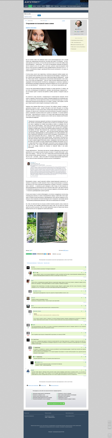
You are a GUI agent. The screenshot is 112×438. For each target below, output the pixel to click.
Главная (25, 8)
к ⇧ (109, 421)
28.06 (84, 280)
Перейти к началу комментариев (33, 385)
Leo (35, 356)
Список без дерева (46, 262)
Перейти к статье (40, 262)
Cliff (46, 20)
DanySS (32, 370)
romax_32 (33, 297)
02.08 (84, 324)
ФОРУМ (52, 6)
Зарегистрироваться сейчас (55, 403)
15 (78, 31)
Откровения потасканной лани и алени (39, 8)
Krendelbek (35, 291)
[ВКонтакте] (44, 254)
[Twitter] (45, 254)
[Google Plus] (50, 254)
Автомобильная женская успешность (77, 40)
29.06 (84, 272)
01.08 (84, 305)
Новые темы (57, 6)
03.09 (84, 339)
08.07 (84, 297)
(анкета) (48, 20)
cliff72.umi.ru (65, 250)
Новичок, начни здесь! (31, 27)
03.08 (84, 332)
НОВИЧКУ (43, 6)
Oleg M (33, 324)
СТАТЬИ (30, 6)
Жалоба (84, 270)
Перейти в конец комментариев (32, 262)
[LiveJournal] (51, 254)
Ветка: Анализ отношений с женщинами (74, 6)
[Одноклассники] (47, 254)
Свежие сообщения (63, 6)
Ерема (32, 305)
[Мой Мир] (48, 254)
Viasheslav (35, 311)
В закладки (34, 253)
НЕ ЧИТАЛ (38, 6)
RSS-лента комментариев (54, 385)
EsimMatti (38, 362)
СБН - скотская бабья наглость (76, 42)
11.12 (84, 370)
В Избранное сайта (40, 253)
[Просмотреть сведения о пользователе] (78, 26)
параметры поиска (28, 16)
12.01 (84, 311)
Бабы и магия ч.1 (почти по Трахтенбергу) (78, 46)
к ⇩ (109, 424)
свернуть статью (30, 20)
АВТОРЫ (34, 6)
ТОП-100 (48, 6)
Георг (32, 280)
